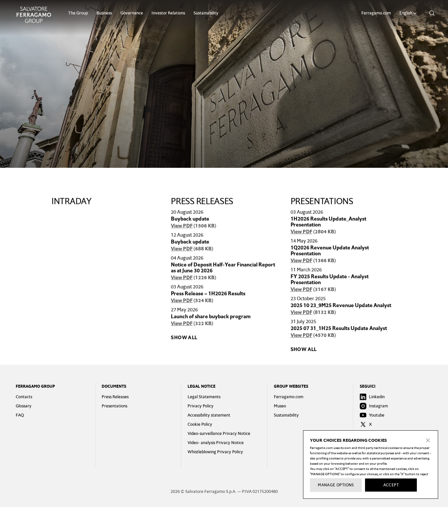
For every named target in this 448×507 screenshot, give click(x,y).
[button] (408, 13)
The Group (78, 13)
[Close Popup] (428, 440)
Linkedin (377, 397)
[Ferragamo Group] (34, 15)
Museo (280, 406)
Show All (184, 337)
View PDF (182, 226)
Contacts (24, 397)
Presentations (114, 406)
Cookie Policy (200, 424)
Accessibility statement (209, 415)
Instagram (378, 406)
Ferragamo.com (376, 13)
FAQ (20, 415)
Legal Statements (204, 397)
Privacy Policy (201, 406)
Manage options (336, 485)
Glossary (23, 406)
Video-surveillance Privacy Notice (219, 433)
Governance (131, 13)
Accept (391, 485)
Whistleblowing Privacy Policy (215, 452)
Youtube (376, 415)
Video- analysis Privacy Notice (216, 442)
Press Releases (115, 397)
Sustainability (205, 13)
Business (104, 13)
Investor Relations (168, 13)
